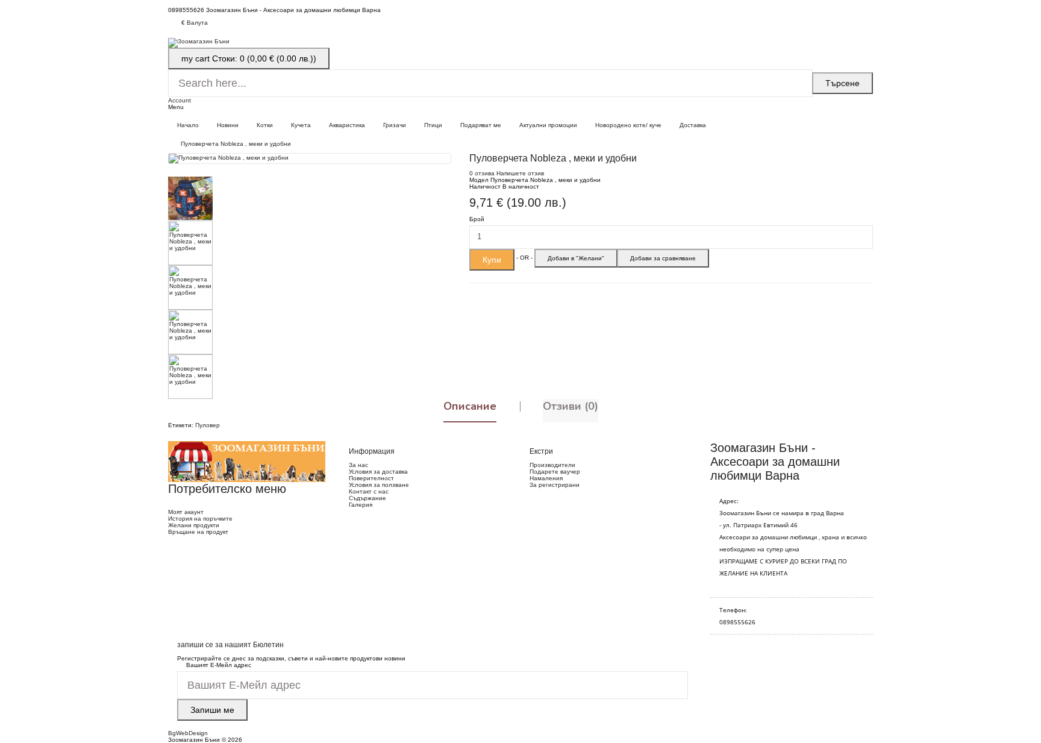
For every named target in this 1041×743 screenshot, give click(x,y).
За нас (358, 465)
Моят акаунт (186, 512)
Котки (265, 125)
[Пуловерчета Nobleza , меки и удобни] (309, 158)
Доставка (693, 125)
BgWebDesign (188, 733)
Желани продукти (193, 525)
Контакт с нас (369, 491)
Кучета (301, 125)
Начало (188, 125)
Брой (476, 219)
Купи (492, 260)
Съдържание (367, 498)
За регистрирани (555, 484)
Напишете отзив (520, 173)
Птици (433, 125)
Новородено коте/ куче (628, 125)
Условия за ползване (379, 484)
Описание (469, 406)
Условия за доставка (378, 471)
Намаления (546, 478)
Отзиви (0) (570, 406)
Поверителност (371, 478)
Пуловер (207, 425)
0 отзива (482, 173)
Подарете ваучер (555, 471)
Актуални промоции (548, 125)
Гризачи (394, 125)
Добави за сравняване (663, 258)
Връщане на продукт (198, 531)
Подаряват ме (480, 125)
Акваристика (347, 125)
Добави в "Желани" (576, 258)
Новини (228, 125)
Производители (552, 465)
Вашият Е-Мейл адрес (218, 665)
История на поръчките (200, 518)
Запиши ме (212, 710)
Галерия (360, 504)
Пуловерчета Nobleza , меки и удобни (236, 143)
